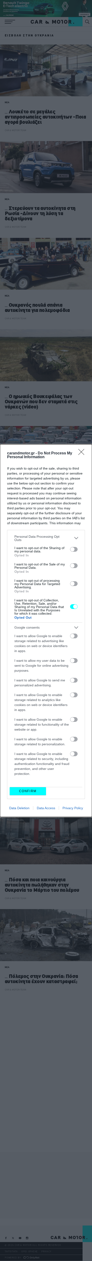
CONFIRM (28, 791)
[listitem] (46, 538)
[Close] (82, 453)
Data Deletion (19, 808)
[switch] (74, 549)
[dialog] (46, 630)
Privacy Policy (73, 808)
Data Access (46, 808)
